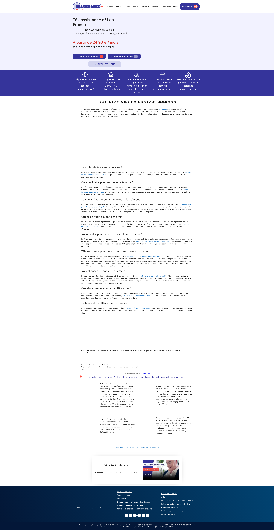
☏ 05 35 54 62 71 (124, 492)
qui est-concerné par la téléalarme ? (151, 276)
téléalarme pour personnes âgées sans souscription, (146, 256)
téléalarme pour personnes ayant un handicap (152, 241)
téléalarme (163, 109)
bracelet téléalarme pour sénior (139, 308)
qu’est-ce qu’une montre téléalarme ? (137, 296)
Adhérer (144, 6)
